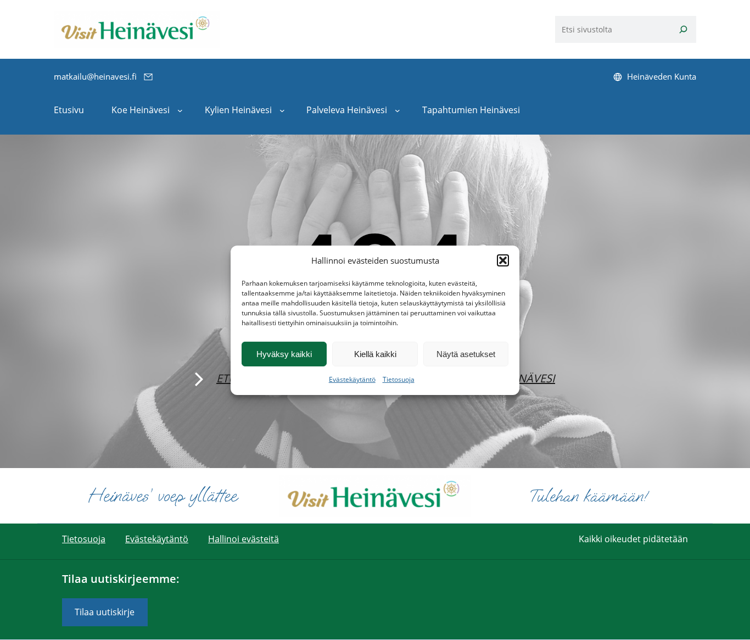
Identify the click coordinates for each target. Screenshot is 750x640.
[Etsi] (683, 29)
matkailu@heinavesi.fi (95, 76)
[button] (502, 260)
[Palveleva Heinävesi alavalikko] (397, 110)
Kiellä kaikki (375, 354)
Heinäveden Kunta (661, 76)
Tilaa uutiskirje (105, 612)
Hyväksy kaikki (284, 354)
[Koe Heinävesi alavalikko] (180, 110)
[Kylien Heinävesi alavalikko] (282, 110)
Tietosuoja (399, 379)
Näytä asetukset (465, 354)
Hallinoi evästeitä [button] (243, 539)
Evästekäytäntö (352, 379)
